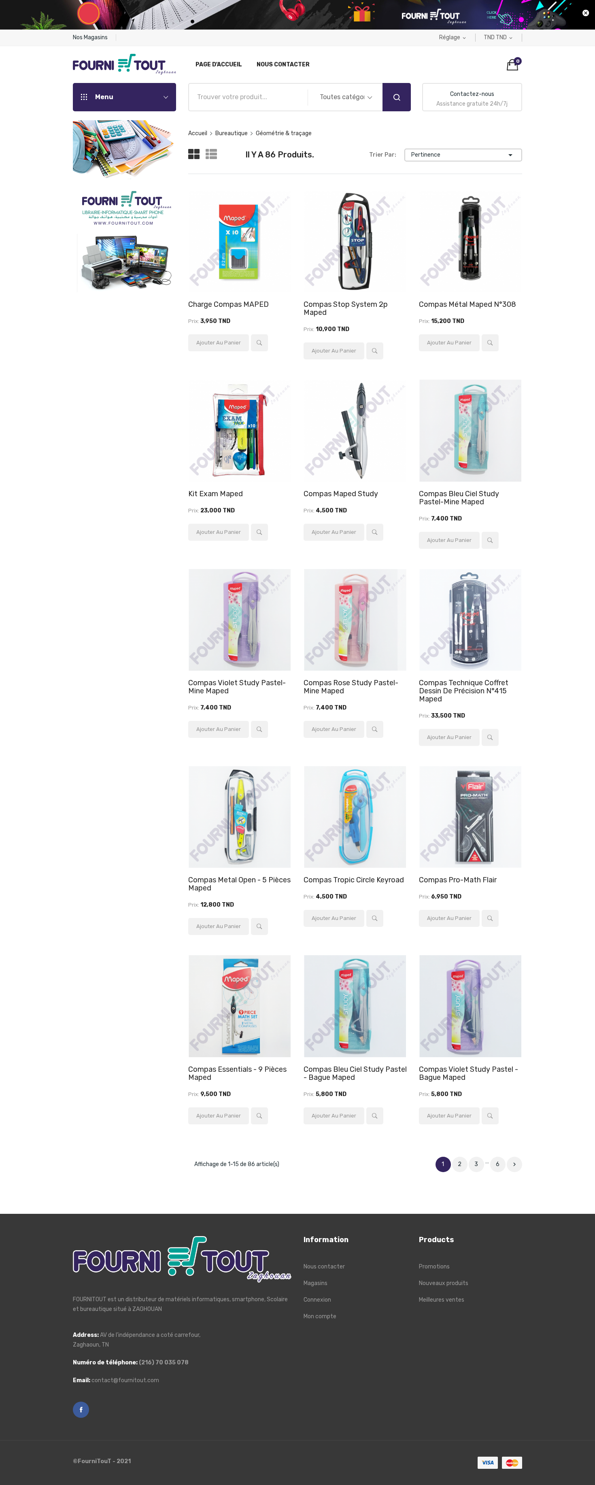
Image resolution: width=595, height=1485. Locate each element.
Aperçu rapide (259, 342)
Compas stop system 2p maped (346, 308)
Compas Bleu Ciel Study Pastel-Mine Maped (459, 498)
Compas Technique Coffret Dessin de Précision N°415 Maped (463, 691)
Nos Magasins (90, 37)
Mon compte (320, 1316)
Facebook (81, 1410)
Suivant (514, 1164)
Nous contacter (324, 1266)
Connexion (317, 1299)
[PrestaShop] (124, 205)
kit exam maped (215, 494)
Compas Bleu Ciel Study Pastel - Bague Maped (355, 1073)
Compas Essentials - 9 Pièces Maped (237, 1073)
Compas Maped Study (341, 494)
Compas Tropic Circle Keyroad (354, 880)
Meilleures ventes (441, 1299)
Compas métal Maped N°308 (467, 304)
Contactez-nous (472, 94)
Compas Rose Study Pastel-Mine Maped (351, 687)
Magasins (315, 1283)
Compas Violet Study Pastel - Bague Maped (468, 1073)
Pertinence (463, 155)
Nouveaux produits (443, 1283)
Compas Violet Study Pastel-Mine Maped (237, 687)
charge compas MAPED (228, 304)
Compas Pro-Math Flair (458, 880)
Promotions (434, 1266)
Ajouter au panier (218, 343)
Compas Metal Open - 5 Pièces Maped (239, 884)
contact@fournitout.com (125, 1380)
